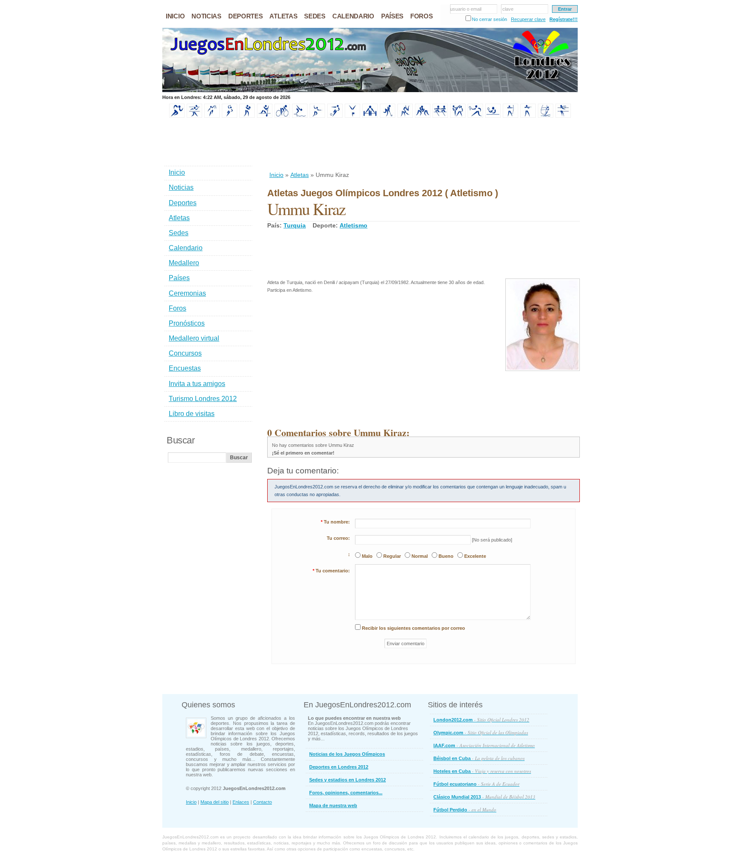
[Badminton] (194, 116)
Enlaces (241, 802)
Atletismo (353, 225)
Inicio (276, 174)
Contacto (262, 802)
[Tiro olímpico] (528, 116)
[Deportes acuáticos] (299, 116)
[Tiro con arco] (510, 116)
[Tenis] (475, 116)
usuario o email (465, 9)
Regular (392, 556)
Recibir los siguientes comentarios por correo (413, 628)
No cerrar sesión (489, 19)
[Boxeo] (247, 116)
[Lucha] (422, 116)
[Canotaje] (264, 116)
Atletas (299, 174)
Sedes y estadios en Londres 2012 (347, 779)
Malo (367, 556)
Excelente (475, 556)
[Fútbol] (335, 116)
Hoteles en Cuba (482, 771)
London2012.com (481, 719)
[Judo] (405, 116)
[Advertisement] (423, 145)
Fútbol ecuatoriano (476, 784)
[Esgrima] (317, 116)
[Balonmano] (229, 116)
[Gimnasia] (352, 116)
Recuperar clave (528, 19)
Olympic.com (480, 732)
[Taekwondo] (457, 116)
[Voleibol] (563, 116)
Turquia (294, 225)
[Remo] (440, 116)
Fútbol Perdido (464, 809)
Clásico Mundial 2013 (484, 796)
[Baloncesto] (212, 116)
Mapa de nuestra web (333, 805)
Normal (420, 556)
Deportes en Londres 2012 (338, 766)
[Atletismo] (177, 116)
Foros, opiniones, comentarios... (345, 792)
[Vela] (545, 116)
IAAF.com (484, 745)
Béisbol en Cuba (479, 758)
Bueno (446, 556)
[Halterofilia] (370, 116)
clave (507, 9)
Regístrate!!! (563, 19)
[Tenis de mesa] (493, 116)
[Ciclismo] (282, 116)
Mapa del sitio (214, 802)
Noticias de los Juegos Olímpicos (347, 754)
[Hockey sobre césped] (387, 116)
